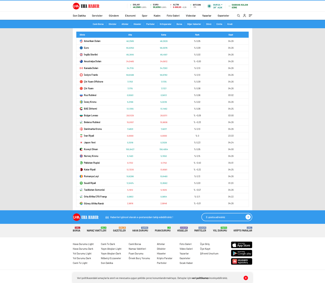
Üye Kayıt (205, 248)
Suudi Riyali (90, 183)
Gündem (114, 15)
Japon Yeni (89, 142)
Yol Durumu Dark (82, 258)
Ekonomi (130, 15)
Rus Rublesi (90, 95)
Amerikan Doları (92, 41)
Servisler (97, 15)
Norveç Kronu (91, 156)
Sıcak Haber (186, 262)
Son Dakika (79, 15)
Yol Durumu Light (82, 253)
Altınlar (125, 24)
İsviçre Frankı (91, 74)
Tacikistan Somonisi (94, 189)
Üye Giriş (205, 243)
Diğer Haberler (194, 24)
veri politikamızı (200, 277)
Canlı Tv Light (80, 262)
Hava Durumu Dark (83, 248)
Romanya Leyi (91, 176)
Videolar (191, 15)
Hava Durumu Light (83, 243)
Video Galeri (186, 248)
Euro (86, 47)
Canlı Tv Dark (108, 243)
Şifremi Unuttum (209, 253)
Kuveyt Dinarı (91, 149)
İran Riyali (89, 135)
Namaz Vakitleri (96, 229)
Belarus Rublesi (92, 122)
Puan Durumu (163, 229)
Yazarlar (206, 15)
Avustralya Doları (92, 61)
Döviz (208, 24)
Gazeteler (223, 15)
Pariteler (150, 24)
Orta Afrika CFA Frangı (95, 196)
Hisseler (137, 24)
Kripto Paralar (243, 229)
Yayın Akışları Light (111, 248)
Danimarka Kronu (93, 128)
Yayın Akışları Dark (111, 253)
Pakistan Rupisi (92, 162)
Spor (144, 15)
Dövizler (112, 24)
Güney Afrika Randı (94, 203)
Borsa (179, 24)
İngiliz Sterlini (91, 54)
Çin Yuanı (88, 88)
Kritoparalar (165, 24)
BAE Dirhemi (90, 108)
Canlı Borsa (98, 24)
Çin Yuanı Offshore (93, 81)
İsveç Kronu (90, 101)
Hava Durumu (140, 229)
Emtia (219, 24)
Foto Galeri (173, 15)
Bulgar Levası (91, 115)
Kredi (229, 24)
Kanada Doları (91, 68)
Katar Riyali (89, 169)
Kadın (157, 15)
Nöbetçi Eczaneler (111, 258)
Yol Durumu (220, 229)
